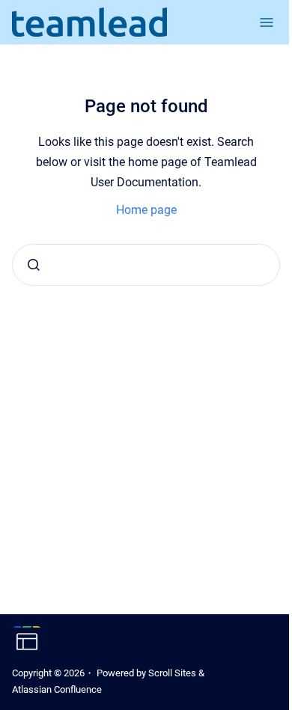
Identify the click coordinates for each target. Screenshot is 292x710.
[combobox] (146, 265)
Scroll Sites (172, 673)
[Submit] (34, 265)
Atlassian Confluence (57, 689)
